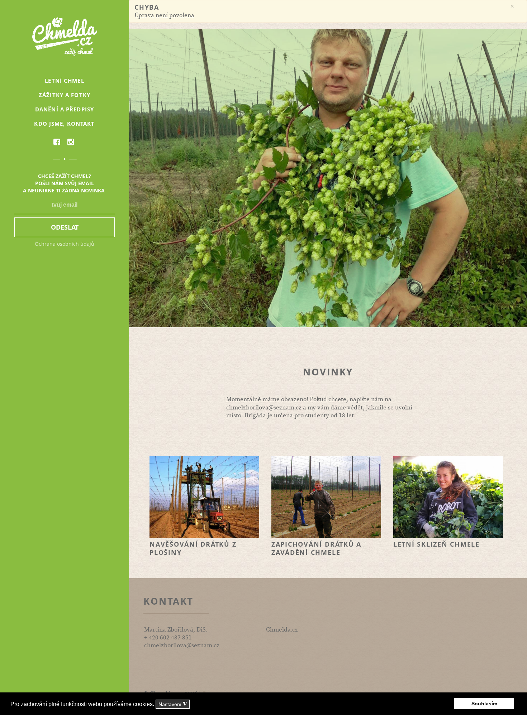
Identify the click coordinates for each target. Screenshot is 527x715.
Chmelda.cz (282, 629)
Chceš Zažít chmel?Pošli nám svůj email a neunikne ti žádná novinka (64, 183)
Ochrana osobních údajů (64, 243)
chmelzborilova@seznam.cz (264, 407)
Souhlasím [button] (484, 703)
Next (517, 178)
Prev (138, 178)
